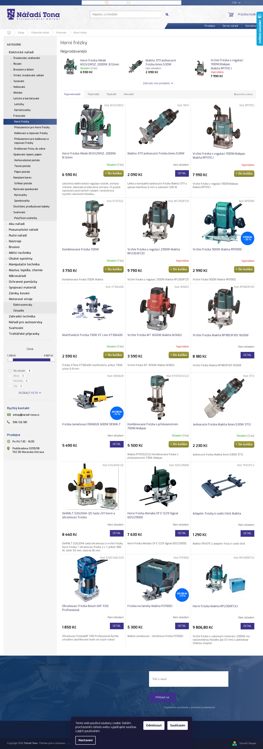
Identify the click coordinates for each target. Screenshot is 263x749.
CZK (234, 2)
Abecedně (129, 94)
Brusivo (14, 247)
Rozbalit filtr (28, 393)
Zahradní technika (22, 316)
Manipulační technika (24, 264)
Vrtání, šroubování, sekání (28, 75)
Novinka (20, 381)
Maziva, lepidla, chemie (26, 270)
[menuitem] (210, 26)
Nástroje (15, 241)
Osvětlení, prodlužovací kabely (31, 206)
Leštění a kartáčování (26, 98)
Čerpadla (18, 310)
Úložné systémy (20, 259)
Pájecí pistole (22, 172)
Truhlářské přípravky (24, 334)
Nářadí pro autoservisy (25, 322)
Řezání (17, 64)
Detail (182, 173)
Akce (19, 376)
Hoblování (19, 87)
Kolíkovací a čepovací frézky (31, 133)
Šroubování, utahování (26, 58)
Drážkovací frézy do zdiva (29, 148)
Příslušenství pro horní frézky (32, 127)
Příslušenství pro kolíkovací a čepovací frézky (31, 141)
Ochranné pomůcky (23, 282)
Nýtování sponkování (25, 189)
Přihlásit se (162, 697)
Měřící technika (20, 253)
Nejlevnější (93, 94)
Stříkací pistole (23, 183)
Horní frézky (21, 121)
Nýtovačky (20, 195)
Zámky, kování (19, 293)
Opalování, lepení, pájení (27, 154)
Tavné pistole (22, 166)
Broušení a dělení (23, 69)
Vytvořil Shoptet (247, 743)
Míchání (17, 92)
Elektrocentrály (22, 305)
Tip (18, 386)
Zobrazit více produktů (156, 83)
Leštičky (19, 104)
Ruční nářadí (18, 235)
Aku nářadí (17, 224)
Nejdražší (111, 94)
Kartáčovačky (22, 110)
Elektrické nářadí (21, 52)
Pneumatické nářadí (23, 230)
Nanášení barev (22, 177)
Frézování (19, 116)
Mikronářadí (17, 276)
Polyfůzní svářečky (25, 218)
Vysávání (18, 81)
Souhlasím (177, 725)
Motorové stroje (21, 299)
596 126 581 (20, 422)
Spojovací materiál (22, 287)
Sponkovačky (22, 201)
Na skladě (22, 371)
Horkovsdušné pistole (27, 160)
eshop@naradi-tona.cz (26, 415)
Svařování (19, 212)
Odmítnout (154, 725)
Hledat (168, 14)
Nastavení (85, 740)
